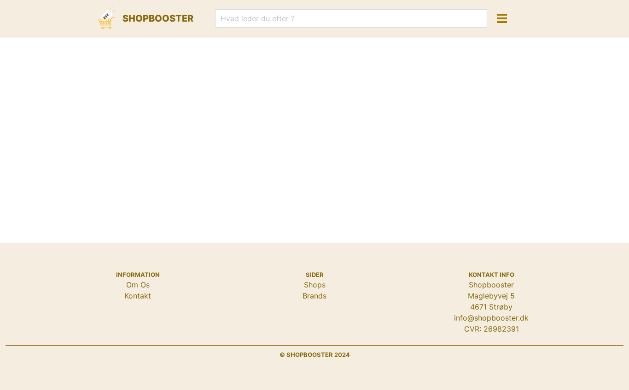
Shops (315, 284)
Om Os (138, 284)
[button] (502, 18)
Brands (314, 295)
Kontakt (137, 295)
